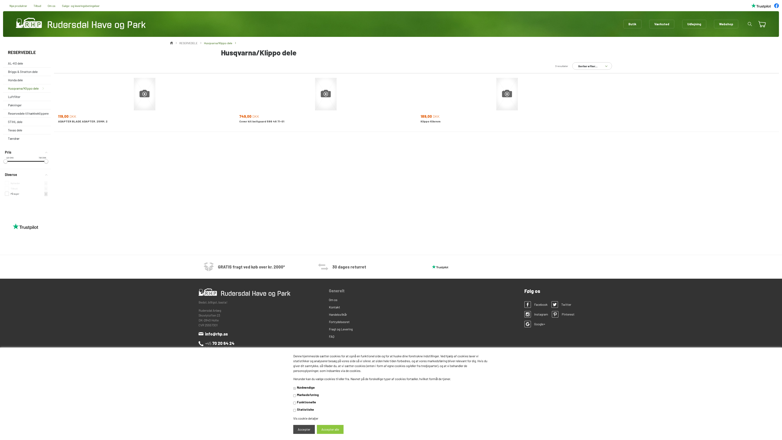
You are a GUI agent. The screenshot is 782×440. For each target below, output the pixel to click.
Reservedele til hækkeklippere (28, 113)
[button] (750, 24)
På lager (15, 193)
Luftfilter (14, 97)
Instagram (541, 314)
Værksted (661, 24)
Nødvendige (306, 387)
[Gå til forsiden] (80, 23)
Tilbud (37, 6)
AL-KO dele (15, 63)
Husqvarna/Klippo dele (23, 88)
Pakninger (15, 105)
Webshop (726, 24)
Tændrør (14, 138)
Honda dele (15, 80)
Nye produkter (18, 6)
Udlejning (694, 24)
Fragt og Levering (341, 329)
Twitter (566, 304)
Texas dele (15, 130)
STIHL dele (15, 122)
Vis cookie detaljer (305, 418)
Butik (632, 24)
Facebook (541, 304)
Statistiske (305, 409)
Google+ (539, 324)
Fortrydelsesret (339, 322)
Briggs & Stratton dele (23, 72)
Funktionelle (306, 402)
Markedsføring (308, 395)
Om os (51, 6)
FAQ (331, 336)
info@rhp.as (216, 333)
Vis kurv (760, 21)
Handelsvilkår (338, 314)
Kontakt (334, 307)
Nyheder (15, 183)
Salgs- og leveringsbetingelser (81, 6)
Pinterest (568, 314)
